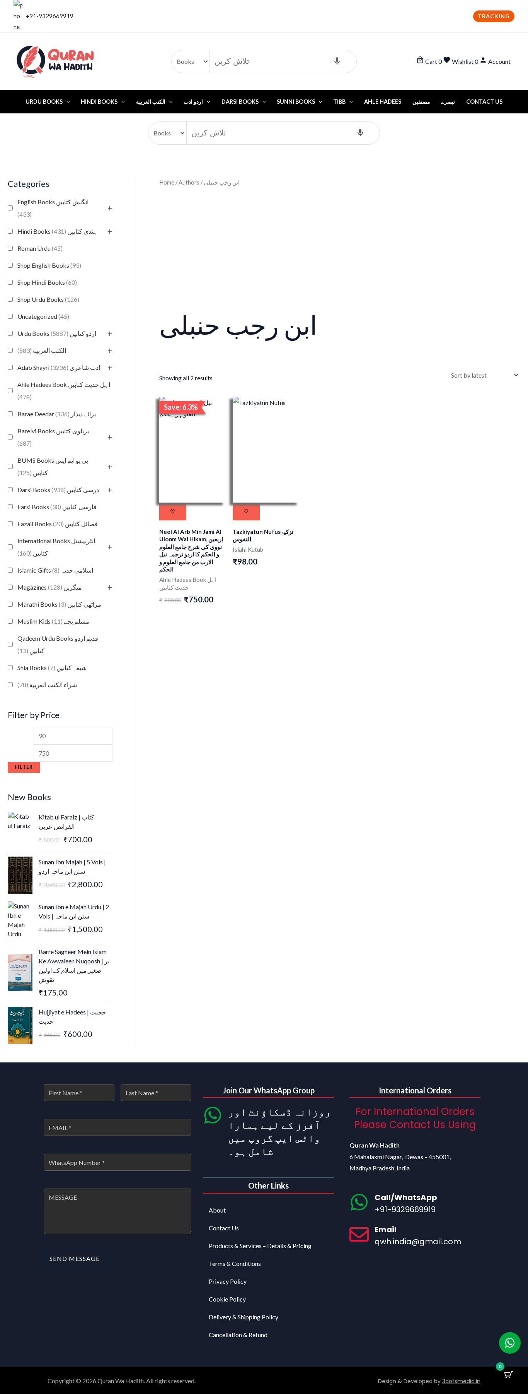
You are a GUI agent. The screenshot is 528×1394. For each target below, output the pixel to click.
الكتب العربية (41, 350)
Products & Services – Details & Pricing (260, 1245)
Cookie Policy (227, 1299)
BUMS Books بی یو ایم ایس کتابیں (52, 466)
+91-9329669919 (49, 15)
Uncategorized (43, 316)
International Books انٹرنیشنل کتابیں (56, 547)
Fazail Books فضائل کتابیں (57, 523)
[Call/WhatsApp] (359, 1202)
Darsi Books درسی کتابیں (58, 489)
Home (166, 182)
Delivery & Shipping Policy (243, 1316)
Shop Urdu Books (48, 299)
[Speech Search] (337, 61)
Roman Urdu (40, 248)
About (217, 1210)
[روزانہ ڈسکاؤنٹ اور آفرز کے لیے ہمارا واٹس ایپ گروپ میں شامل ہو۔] (212, 1115)
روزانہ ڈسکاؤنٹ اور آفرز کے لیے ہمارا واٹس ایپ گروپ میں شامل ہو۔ (279, 1131)
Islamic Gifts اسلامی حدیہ (55, 570)
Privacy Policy (228, 1281)
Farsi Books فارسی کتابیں (57, 506)
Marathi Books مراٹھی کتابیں (59, 604)
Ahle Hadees (382, 101)
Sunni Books (296, 101)
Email (386, 1229)
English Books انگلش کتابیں (53, 208)
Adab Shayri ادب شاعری (58, 367)
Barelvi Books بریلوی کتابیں (53, 437)
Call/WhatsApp (406, 1197)
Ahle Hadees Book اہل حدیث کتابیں (63, 390)
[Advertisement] (339, 247)
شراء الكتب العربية (47, 684)
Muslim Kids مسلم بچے (53, 621)
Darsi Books (240, 101)
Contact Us (484, 101)
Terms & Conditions (235, 1263)
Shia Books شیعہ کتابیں (52, 667)
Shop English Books (49, 265)
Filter (24, 767)
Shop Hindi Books (47, 282)
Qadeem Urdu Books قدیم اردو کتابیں (57, 644)
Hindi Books (99, 101)
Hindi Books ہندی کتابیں (57, 231)
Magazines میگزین (49, 587)
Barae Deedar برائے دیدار (56, 413)
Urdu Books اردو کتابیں (56, 333)
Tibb (339, 101)
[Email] (359, 1234)
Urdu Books (44, 101)
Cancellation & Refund (238, 1334)
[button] (493, 16)
